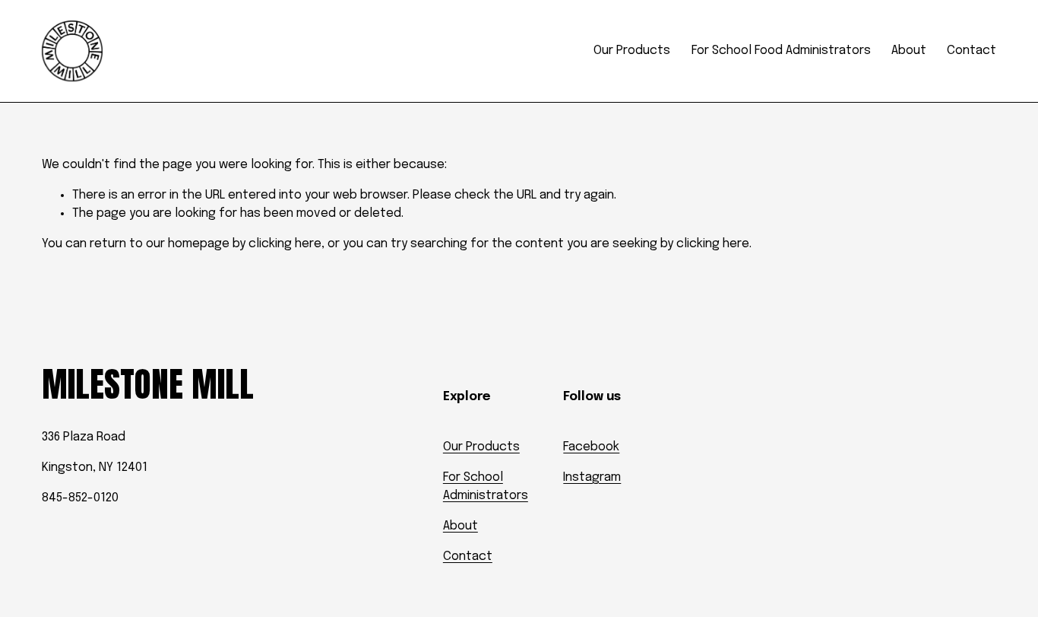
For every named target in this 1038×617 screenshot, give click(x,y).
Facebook (591, 446)
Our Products (631, 50)
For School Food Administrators (781, 50)
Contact (971, 50)
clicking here (284, 243)
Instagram (592, 477)
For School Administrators (485, 486)
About (908, 50)
